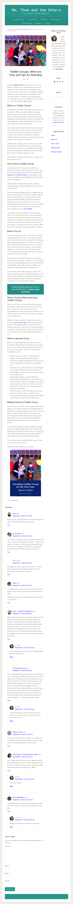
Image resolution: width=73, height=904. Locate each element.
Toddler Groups (15, 500)
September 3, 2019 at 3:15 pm (22, 670)
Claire (14, 583)
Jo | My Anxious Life (19, 668)
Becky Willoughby (18, 797)
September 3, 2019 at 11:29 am (23, 734)
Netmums (10, 175)
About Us (54, 139)
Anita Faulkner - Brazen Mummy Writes (25, 754)
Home (53, 135)
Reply (8, 525)
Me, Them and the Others (36, 10)
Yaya (14, 513)
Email (7, 873)
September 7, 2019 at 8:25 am (22, 563)
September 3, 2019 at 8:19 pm (22, 585)
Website (7, 881)
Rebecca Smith (17, 732)
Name (7, 866)
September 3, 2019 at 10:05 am (23, 799)
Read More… (60, 69)
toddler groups (18, 85)
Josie (28, 79)
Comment (8, 846)
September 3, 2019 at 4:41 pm (24, 709)
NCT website (28, 209)
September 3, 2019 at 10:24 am (23, 757)
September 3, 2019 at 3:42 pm (22, 613)
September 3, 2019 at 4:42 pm (24, 647)
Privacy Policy (55, 147)
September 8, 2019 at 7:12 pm (22, 536)
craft (15, 322)
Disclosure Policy (58, 122)
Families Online (21, 175)
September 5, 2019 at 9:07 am (24, 820)
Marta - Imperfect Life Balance (22, 611)
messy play (22, 322)
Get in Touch (55, 143)
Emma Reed (17, 533)
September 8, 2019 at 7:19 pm (22, 516)
